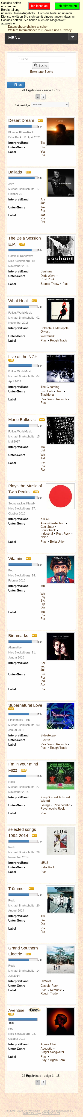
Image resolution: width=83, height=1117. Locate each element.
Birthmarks (18, 635)
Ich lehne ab (39, 6)
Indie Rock (48, 867)
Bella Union (57, 541)
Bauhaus (46, 271)
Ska (43, 600)
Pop (43, 677)
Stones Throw (50, 283)
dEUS (44, 862)
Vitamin (15, 558)
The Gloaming (50, 387)
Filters (18, 84)
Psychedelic (62, 805)
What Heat (18, 301)
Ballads (15, 172)
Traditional (47, 394)
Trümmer (16, 888)
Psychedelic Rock (53, 808)
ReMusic (56, 990)
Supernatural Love (25, 705)
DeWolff (46, 981)
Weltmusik (48, 336)
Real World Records (54, 399)
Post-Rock (63, 533)
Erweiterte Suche (41, 71)
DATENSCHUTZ (51, 1113)
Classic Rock (49, 985)
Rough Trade (58, 340)
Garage (45, 805)
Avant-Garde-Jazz (53, 523)
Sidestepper (48, 735)
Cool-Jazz (47, 526)
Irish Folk (47, 391)
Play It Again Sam (53, 1060)
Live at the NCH (23, 357)
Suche (43, 65)
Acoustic (46, 1048)
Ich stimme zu (67, 6)
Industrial (47, 533)
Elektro (45, 740)
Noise (44, 537)
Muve (44, 612)
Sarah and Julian (44, 666)
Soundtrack (48, 530)
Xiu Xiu (45, 519)
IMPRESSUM (30, 1113)
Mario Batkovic (22, 419)
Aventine (16, 1010)
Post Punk (48, 279)
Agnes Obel (48, 1044)
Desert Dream (21, 120)
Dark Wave (48, 275)
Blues (44, 147)
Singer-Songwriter (52, 1052)
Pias (44, 155)
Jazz (44, 207)
